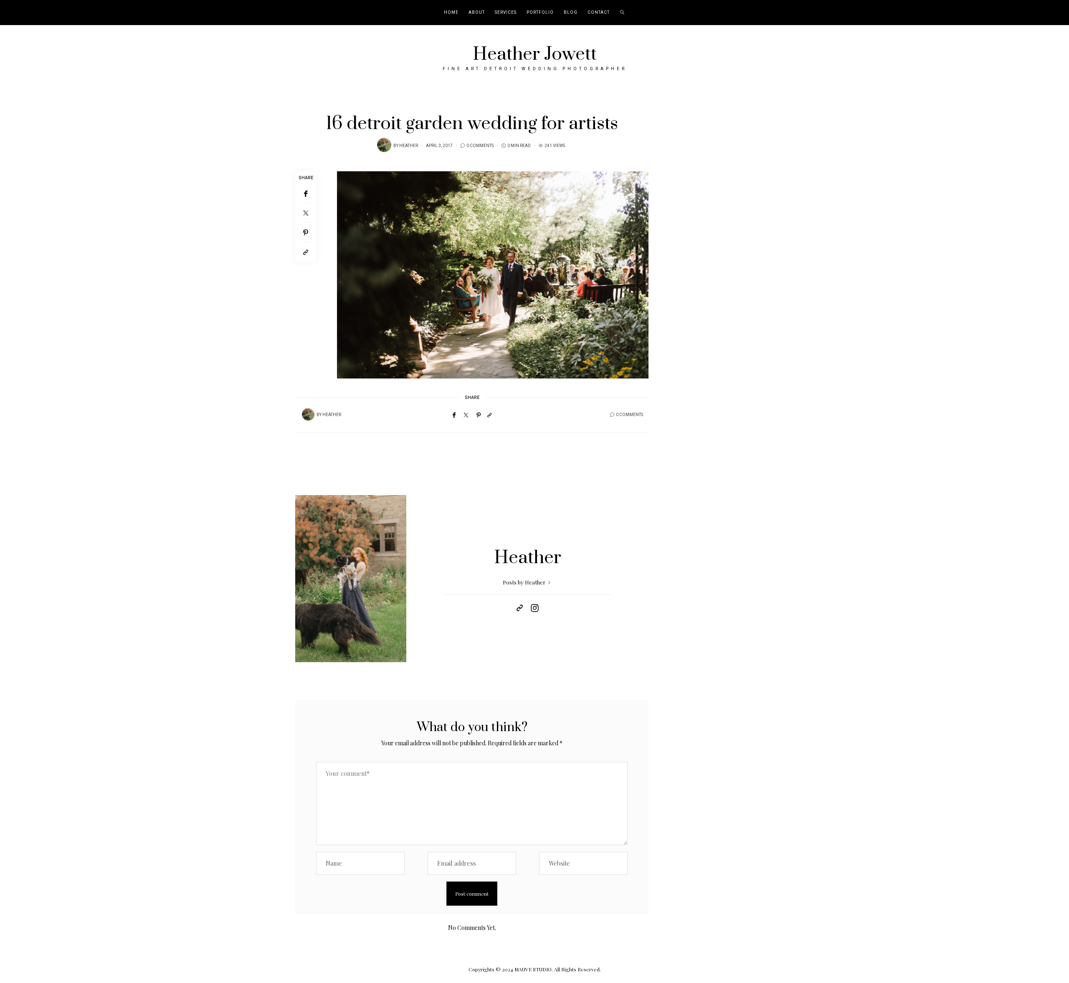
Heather (408, 146)
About (477, 12)
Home (451, 12)
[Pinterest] (305, 232)
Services (506, 12)
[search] (622, 12)
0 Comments (480, 146)
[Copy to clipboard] (305, 252)
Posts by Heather (525, 582)
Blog (571, 12)
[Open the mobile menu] (1051, 12)
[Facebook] (305, 193)
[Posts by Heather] (384, 145)
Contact (599, 12)
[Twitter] (305, 213)
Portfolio (540, 12)
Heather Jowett (535, 54)
